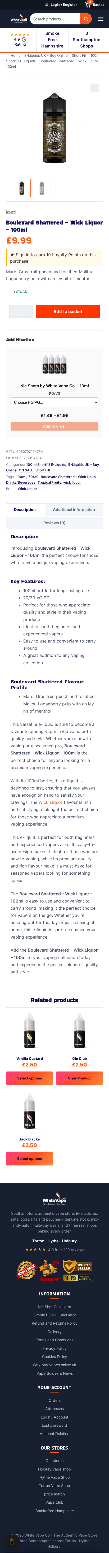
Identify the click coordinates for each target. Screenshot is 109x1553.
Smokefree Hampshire (54, 1510)
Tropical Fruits (49, 482)
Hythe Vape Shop (54, 1477)
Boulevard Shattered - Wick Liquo (68, 477)
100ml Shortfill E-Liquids (46, 464)
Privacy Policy (54, 1348)
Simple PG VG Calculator (54, 1315)
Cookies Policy (54, 1356)
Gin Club (79, 1058)
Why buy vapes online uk (54, 1365)
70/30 (33, 477)
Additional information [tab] (74, 509)
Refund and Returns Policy (55, 1323)
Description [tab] (25, 509)
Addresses (54, 1408)
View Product (79, 1078)
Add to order (54, 426)
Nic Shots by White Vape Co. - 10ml (54, 385)
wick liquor (72, 482)
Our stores (54, 1460)
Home (16, 55)
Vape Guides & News (55, 1373)
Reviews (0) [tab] (54, 522)
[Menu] (100, 19)
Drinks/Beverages (20, 482)
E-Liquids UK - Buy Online (46, 55)
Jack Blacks (29, 1139)
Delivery (55, 1331)
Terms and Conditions (54, 1340)
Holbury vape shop (54, 1469)
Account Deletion (54, 1433)
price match (54, 1494)
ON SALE (26, 470)
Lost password (54, 1425)
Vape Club (54, 1502)
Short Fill (79, 55)
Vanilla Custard (29, 1058)
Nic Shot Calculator (54, 1306)
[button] (94, 88)
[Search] (86, 18)
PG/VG (54, 393)
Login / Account (54, 1417)
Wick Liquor (27, 489)
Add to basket (67, 311)
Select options (29, 1078)
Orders (55, 1400)
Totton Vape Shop (54, 1485)
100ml (21, 477)
